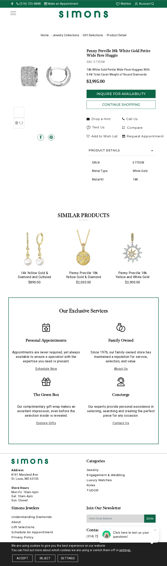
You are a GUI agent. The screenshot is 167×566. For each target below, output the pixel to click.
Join (150, 518)
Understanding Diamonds (31, 517)
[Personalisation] (119, 293)
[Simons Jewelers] (83, 13)
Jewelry (93, 470)
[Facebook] (40, 137)
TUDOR (93, 490)
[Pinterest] (51, 137)
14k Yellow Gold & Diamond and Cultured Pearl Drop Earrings (34, 277)
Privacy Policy (22, 537)
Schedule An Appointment (32, 532)
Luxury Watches (99, 480)
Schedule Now (46, 369)
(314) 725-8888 (97, 536)
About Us (121, 369)
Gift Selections (93, 35)
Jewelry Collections (66, 35)
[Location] (12, 3)
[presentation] (7, 257)
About (16, 522)
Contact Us (121, 423)
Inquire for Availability (121, 94)
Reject (45, 558)
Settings (68, 558)
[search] (153, 3)
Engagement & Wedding (106, 475)
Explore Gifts (46, 423)
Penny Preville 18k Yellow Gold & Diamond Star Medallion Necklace (83, 277)
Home (45, 35)
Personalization (52, 293)
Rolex (91, 485)
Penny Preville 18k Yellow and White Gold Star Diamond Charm (132, 277)
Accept (22, 558)
